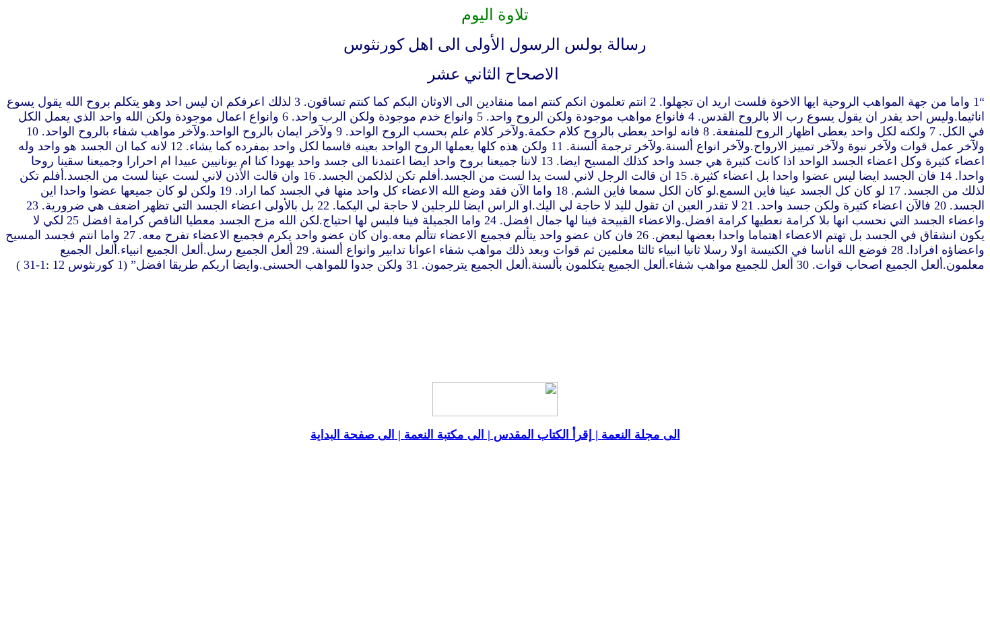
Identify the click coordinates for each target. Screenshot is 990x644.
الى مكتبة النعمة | (439, 434)
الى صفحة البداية (352, 434)
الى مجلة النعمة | (636, 434)
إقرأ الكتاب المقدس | (538, 434)
